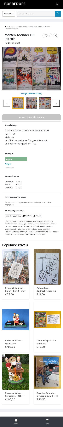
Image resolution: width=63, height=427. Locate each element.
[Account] (57, 4)
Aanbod (12, 26)
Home (16, 423)
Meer (47, 423)
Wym (8, 164)
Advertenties (22, 26)
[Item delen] (55, 35)
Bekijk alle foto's (31, 93)
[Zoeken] (58, 14)
